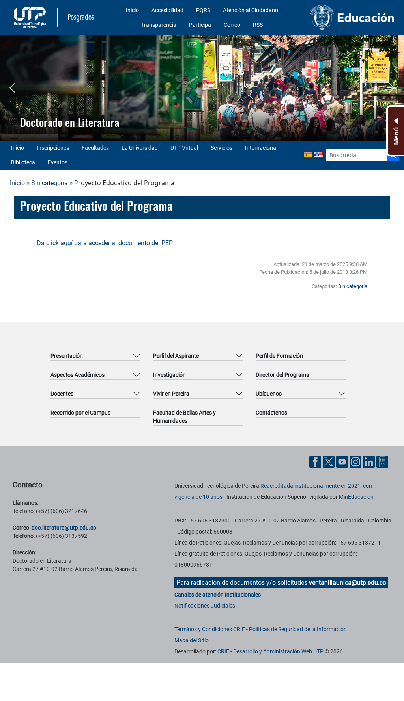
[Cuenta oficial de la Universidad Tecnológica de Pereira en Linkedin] (369, 461)
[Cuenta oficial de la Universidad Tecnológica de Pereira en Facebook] (316, 461)
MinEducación (356, 497)
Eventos (57, 162)
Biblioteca (23, 162)
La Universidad (140, 148)
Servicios (221, 148)
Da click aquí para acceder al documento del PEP (105, 243)
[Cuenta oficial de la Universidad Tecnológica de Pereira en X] (329, 461)
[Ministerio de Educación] (352, 17)
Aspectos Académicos (77, 375)
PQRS (203, 10)
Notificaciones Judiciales (204, 605)
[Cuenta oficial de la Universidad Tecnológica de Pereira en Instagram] (356, 461)
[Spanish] (308, 156)
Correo (232, 25)
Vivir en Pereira (171, 393)
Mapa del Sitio (191, 640)
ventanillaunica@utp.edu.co (347, 582)
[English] (318, 156)
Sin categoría (49, 183)
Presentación (66, 356)
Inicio (132, 10)
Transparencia (158, 25)
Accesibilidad (167, 10)
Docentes (61, 393)
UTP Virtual (184, 148)
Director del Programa (282, 375)
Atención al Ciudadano (250, 10)
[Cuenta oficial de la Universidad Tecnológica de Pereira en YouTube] (343, 461)
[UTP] (31, 17)
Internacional (261, 148)
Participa (200, 25)
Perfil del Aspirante (176, 356)
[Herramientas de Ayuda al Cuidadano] (382, 461)
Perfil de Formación (279, 356)
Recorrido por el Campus (80, 412)
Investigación (169, 375)
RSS (258, 25)
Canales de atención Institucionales (217, 594)
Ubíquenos (269, 393)
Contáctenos (271, 412)
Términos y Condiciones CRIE (209, 629)
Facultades (95, 148)
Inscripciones (53, 148)
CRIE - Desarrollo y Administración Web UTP (270, 651)
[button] (12, 88)
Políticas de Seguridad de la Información (298, 629)
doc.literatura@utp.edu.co (64, 527)
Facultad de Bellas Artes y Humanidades (184, 416)
